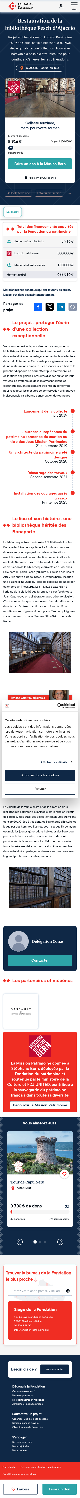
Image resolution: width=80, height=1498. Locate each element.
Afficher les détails (53, 762)
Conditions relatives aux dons (19, 1474)
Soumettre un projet (27, 1414)
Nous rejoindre (20, 1446)
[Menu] (74, 4)
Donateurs (15, 152)
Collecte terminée (18, 193)
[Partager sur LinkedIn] (61, 307)
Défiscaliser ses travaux (25, 1423)
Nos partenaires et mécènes (28, 1399)
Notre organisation (22, 1395)
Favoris (23, 1489)
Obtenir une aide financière (27, 1427)
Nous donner (19, 1450)
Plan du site (9, 1467)
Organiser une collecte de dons (30, 1418)
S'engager (19, 1437)
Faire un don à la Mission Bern (40, 163)
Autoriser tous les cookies (40, 775)
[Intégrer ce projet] (73, 307)
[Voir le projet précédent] (20, 1242)
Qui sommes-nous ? (23, 1391)
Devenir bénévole (22, 1442)
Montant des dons (18, 136)
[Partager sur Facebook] (38, 307)
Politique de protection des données (41, 1467)
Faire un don (59, 1489)
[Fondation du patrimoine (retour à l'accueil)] (20, 6)
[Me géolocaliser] (68, 1291)
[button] (35, 1242)
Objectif (61, 141)
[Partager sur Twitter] (50, 307)
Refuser (40, 788)
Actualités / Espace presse (27, 1403)
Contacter (40, 960)
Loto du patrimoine (49, 193)
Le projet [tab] (12, 212)
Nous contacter (55, 1369)
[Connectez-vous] (61, 6)
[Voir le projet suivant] (60, 1242)
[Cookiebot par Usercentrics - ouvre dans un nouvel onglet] (57, 705)
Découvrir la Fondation (28, 1386)
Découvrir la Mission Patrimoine (40, 1105)
